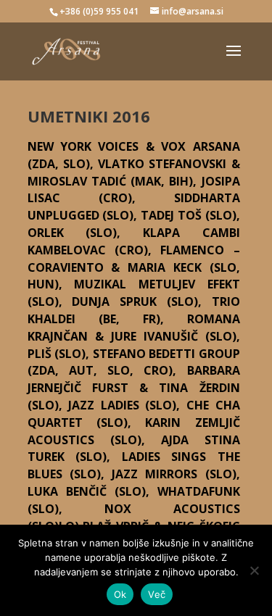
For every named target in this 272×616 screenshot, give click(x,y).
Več (156, 594)
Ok (120, 594)
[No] (254, 570)
